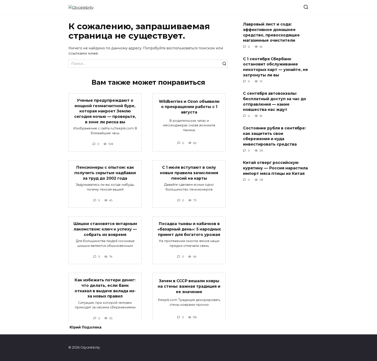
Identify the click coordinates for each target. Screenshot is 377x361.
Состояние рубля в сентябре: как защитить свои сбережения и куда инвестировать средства (274, 136)
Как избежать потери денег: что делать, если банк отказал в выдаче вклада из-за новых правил (105, 288)
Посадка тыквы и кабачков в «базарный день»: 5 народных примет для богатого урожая (189, 229)
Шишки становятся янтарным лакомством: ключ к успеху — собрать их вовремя (105, 229)
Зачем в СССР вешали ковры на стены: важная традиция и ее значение (189, 286)
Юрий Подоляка (85, 327)
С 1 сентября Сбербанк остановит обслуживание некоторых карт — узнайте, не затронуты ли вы (275, 67)
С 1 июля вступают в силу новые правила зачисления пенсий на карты (189, 172)
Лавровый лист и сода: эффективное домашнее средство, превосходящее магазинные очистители (271, 32)
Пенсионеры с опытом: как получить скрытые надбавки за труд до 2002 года (105, 172)
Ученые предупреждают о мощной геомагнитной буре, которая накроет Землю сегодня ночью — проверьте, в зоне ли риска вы (105, 111)
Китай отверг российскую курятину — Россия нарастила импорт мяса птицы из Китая (275, 167)
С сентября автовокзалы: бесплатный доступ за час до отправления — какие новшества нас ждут (274, 101)
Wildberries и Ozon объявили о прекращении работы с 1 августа (189, 106)
